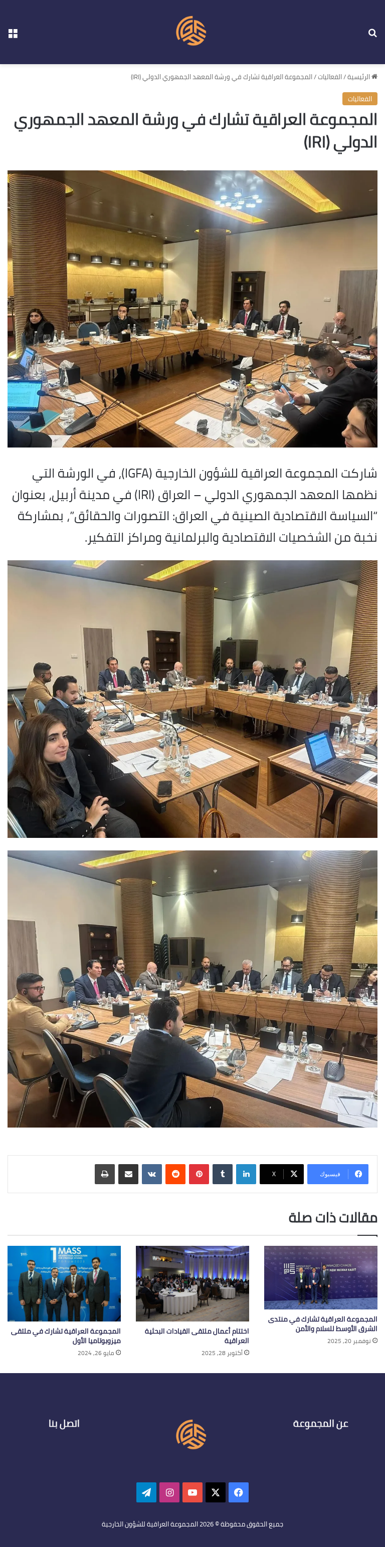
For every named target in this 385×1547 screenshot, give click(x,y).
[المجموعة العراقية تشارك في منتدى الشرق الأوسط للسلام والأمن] (320, 1277)
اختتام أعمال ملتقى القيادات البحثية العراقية (197, 1335)
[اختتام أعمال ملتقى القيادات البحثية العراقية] (192, 1283)
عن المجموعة (320, 1423)
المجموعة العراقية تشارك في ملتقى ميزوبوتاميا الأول (66, 1335)
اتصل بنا (64, 1423)
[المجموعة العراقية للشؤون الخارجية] (192, 32)
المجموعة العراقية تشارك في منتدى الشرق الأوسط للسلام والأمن (322, 1323)
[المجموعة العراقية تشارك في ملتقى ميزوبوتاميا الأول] (64, 1283)
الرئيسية (359, 77)
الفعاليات (330, 77)
